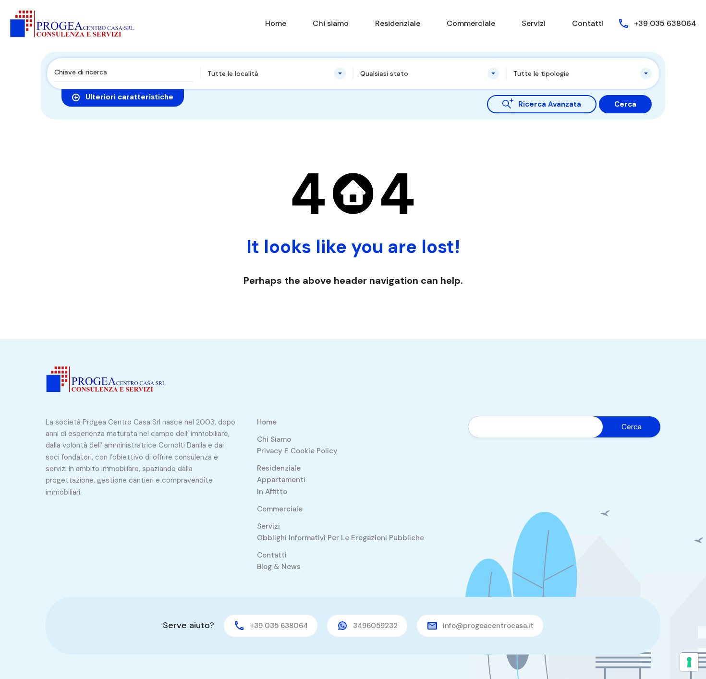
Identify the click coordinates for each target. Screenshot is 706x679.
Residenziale (397, 23)
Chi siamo (331, 23)
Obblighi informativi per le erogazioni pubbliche (340, 538)
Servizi (534, 23)
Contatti (588, 23)
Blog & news (279, 566)
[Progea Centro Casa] (72, 23)
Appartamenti (281, 480)
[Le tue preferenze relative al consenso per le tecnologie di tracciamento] (689, 662)
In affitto (272, 492)
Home (275, 23)
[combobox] (276, 73)
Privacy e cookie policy (297, 451)
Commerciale (471, 23)
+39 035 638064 (665, 23)
